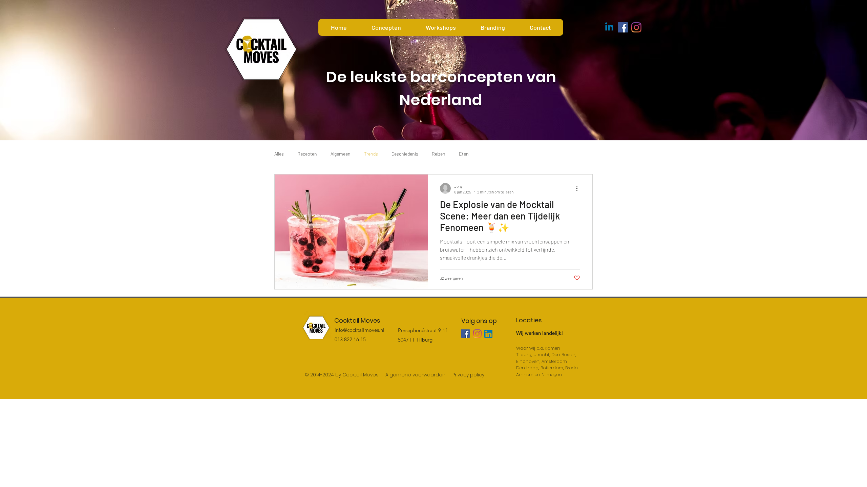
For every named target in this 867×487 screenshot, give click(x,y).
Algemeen (341, 154)
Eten (464, 154)
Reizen (438, 154)
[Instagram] (636, 27)
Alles (279, 154)
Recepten (307, 154)
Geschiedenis (405, 154)
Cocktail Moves (357, 320)
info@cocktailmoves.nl (359, 330)
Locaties (529, 320)
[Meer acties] (579, 188)
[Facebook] (623, 27)
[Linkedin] (609, 27)
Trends (371, 154)
